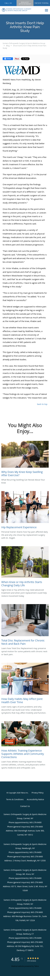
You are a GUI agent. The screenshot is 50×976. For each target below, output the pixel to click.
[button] (25, 3)
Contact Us (25, 806)
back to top (42, 404)
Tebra (36, 966)
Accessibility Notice (35, 799)
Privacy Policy (37, 792)
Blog (8, 45)
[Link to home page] (21, 9)
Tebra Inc (24, 792)
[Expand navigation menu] (46, 10)
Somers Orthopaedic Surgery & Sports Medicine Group (24, 43)
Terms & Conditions (15, 799)
